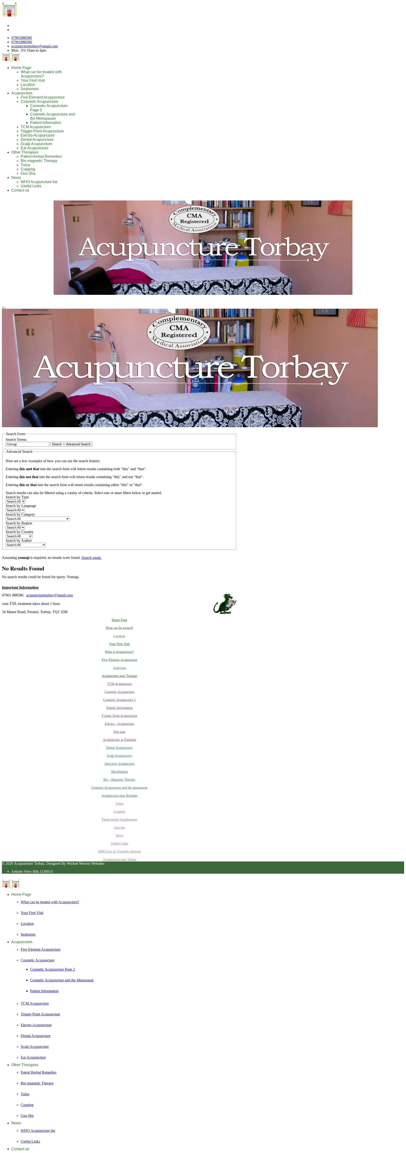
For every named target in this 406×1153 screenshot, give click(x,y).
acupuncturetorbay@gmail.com (34, 46)
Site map (119, 732)
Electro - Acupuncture (119, 724)
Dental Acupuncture (37, 140)
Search (57, 444)
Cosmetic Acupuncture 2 (119, 700)
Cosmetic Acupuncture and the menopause (119, 787)
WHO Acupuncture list (39, 182)
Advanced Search (78, 444)
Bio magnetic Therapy (39, 161)
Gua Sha (28, 173)
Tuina (25, 165)
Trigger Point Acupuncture (42, 131)
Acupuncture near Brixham (119, 795)
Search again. (92, 558)
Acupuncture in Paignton (119, 740)
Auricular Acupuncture (119, 763)
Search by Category (20, 514)
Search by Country (20, 532)
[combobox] (27, 444)
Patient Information (45, 123)
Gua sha (119, 827)
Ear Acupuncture (34, 148)
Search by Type (17, 497)
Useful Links (31, 186)
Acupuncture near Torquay (119, 676)
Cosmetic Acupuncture (39, 102)
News (16, 178)
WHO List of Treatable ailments (119, 851)
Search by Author (19, 540)
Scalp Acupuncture (36, 144)
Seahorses (30, 89)
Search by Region (19, 523)
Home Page (21, 68)
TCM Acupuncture (36, 127)
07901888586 (21, 38)
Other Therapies (24, 152)
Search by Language (21, 506)
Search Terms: (16, 440)
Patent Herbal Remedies (41, 156)
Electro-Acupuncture (38, 135)
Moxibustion (119, 771)
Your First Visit (33, 80)
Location (28, 85)
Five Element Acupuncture (43, 97)
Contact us (20, 190)
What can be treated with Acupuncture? (41, 74)
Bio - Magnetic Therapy (119, 779)
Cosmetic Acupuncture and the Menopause (52, 116)
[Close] (4, 307)
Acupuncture (21, 93)
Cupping (28, 169)
